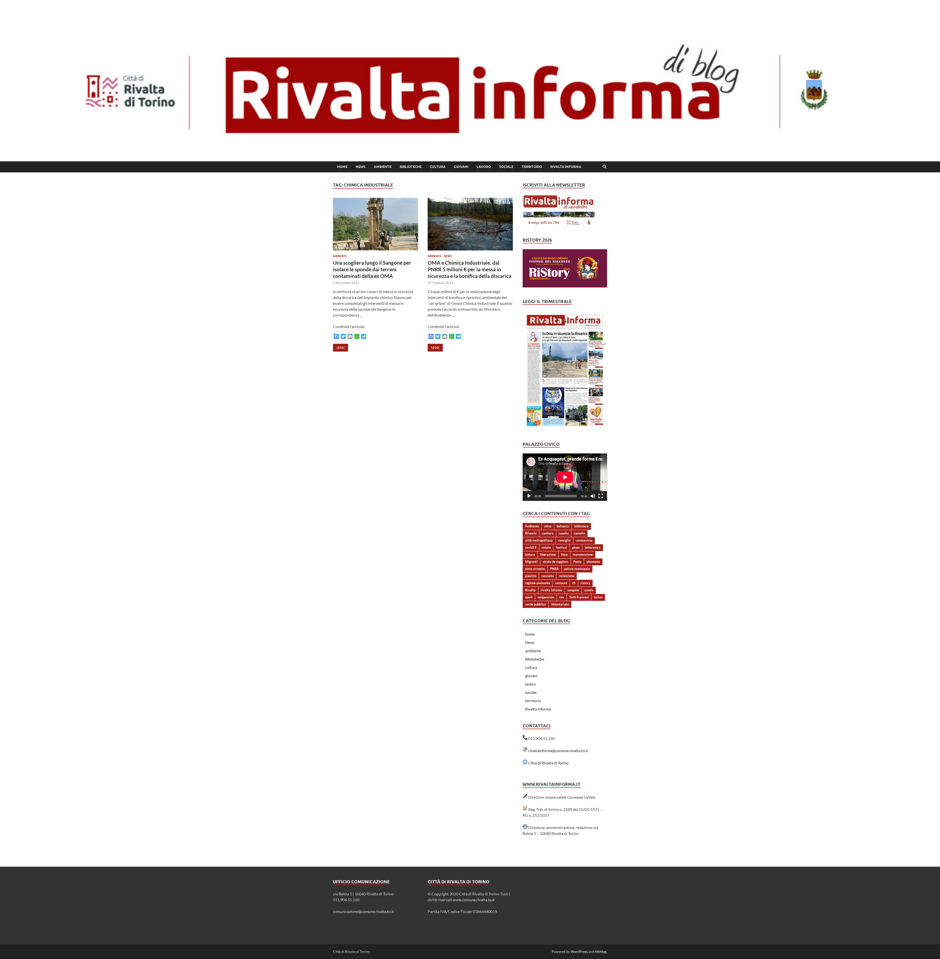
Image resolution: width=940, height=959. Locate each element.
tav (561, 597)
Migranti (531, 562)
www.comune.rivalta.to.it (474, 899)
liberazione (548, 554)
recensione (566, 576)
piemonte (593, 562)
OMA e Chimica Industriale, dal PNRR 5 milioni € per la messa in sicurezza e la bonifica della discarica (469, 269)
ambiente (382, 167)
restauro (561, 583)
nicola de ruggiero (555, 562)
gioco (576, 547)
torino (598, 597)
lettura (530, 554)
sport (528, 597)
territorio (532, 167)
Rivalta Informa (565, 167)
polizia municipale (577, 569)
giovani (461, 167)
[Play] (529, 496)
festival (561, 547)
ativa (548, 526)
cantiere (547, 533)
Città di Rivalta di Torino (548, 762)
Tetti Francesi (579, 597)
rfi (574, 583)
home (342, 167)
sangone (573, 590)
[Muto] (592, 496)
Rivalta (530, 590)
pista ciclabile (535, 569)
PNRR (554, 569)
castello (579, 533)
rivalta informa (551, 590)
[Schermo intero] (600, 496)
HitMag (600, 951)
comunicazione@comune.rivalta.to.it (363, 911)
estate (546, 547)
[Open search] (604, 167)
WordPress (579, 951)
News (360, 167)
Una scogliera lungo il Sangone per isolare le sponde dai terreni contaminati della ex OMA (372, 269)
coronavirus (584, 540)
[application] (565, 477)
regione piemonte (537, 583)
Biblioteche (411, 167)
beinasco (563, 526)
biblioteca (581, 526)
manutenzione (583, 554)
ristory (585, 583)
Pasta (577, 562)
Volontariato (560, 604)
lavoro (484, 167)
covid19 (531, 547)
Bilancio (531, 533)
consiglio (564, 540)
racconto (547, 576)
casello (564, 533)
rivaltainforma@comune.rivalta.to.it (558, 750)
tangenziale (546, 597)
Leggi (338, 346)
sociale (506, 167)
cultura (438, 167)
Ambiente (532, 526)
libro (564, 554)
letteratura (592, 547)
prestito (530, 576)
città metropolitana (539, 540)
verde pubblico (535, 604)
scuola (588, 590)
